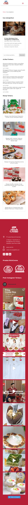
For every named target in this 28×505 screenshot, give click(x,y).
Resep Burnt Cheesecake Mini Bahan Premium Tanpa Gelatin (14, 208)
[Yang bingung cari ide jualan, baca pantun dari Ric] (14, 368)
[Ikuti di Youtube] (10, 254)
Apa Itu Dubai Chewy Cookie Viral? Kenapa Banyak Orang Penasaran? (13, 82)
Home (4, 12)
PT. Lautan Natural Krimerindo (13, 237)
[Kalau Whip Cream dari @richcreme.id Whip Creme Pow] (14, 299)
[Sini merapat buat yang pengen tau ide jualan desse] (14, 414)
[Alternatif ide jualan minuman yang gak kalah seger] (14, 483)
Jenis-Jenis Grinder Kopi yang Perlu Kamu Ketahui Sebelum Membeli (13, 77)
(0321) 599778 (9, 247)
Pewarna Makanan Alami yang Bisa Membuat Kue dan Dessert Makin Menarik (13, 65)
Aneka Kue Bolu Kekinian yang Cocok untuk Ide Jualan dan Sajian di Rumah (14, 88)
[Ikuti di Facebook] (7, 254)
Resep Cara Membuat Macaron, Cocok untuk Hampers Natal (14, 116)
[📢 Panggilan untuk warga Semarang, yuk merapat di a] (14, 345)
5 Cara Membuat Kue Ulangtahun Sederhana (11, 39)
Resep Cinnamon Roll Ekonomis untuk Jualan (14, 162)
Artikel (18, 41)
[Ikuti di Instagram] (4, 254)
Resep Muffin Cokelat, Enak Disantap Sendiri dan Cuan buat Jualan (14, 185)
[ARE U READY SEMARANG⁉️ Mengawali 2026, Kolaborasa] (14, 391)
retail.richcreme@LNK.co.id (12, 249)
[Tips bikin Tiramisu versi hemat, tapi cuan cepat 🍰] (14, 460)
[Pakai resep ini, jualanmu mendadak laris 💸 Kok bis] (14, 437)
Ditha (8, 41)
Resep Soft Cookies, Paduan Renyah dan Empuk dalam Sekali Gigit (14, 139)
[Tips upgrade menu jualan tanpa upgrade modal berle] (14, 322)
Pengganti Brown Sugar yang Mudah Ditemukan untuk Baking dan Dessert (14, 71)
